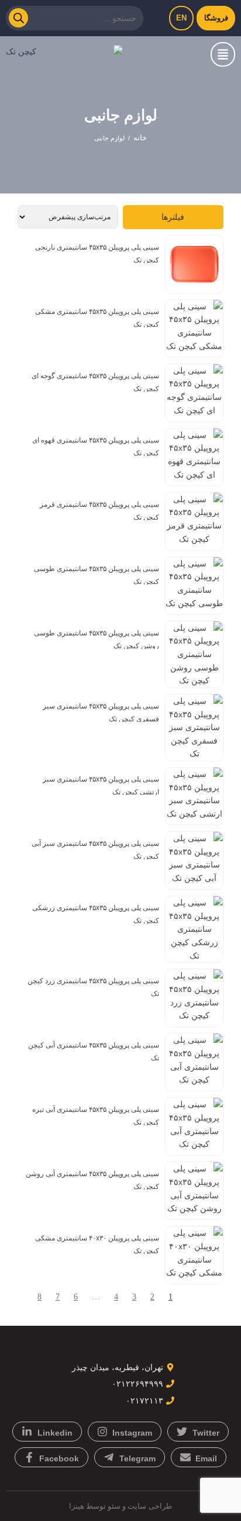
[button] (223, 54)
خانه (140, 137)
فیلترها (172, 217)
